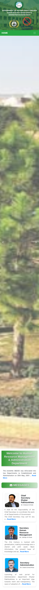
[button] (3, 242)
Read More (11, 519)
